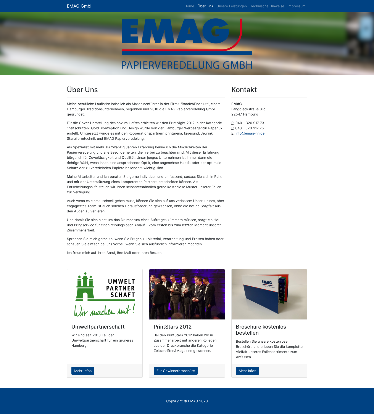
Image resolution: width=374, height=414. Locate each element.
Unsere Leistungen (231, 6)
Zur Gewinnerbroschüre (175, 371)
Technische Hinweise (267, 6)
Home (189, 6)
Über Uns (205, 6)
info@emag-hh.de (249, 133)
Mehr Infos (83, 371)
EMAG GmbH (80, 6)
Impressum (296, 6)
